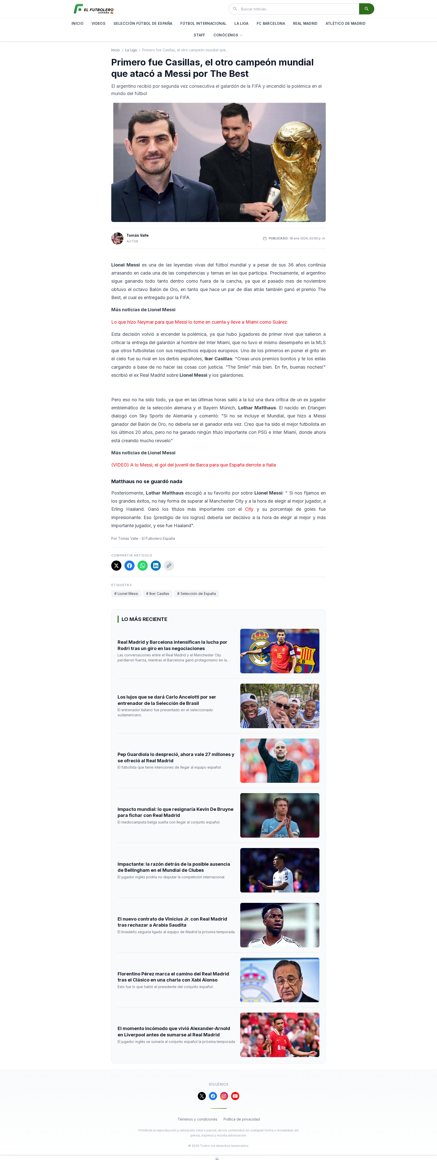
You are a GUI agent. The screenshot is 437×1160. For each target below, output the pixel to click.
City (249, 509)
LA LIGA (241, 23)
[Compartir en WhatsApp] (143, 566)
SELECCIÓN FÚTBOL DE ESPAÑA (143, 23)
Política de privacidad (242, 1119)
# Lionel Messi (126, 593)
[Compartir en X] (116, 566)
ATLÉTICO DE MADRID (345, 23)
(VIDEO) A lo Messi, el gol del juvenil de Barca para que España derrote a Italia (193, 464)
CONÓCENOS (225, 35)
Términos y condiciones (197, 1119)
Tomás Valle (137, 235)
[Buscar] (366, 8)
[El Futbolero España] (93, 9)
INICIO (77, 23)
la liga (131, 50)
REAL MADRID (305, 23)
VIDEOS (98, 23)
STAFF (199, 35)
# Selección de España (196, 593)
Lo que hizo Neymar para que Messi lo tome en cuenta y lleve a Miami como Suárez (199, 322)
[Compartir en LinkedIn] (156, 566)
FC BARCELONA (271, 23)
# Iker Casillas (157, 593)
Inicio (115, 50)
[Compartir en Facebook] (129, 566)
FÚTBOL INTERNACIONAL (203, 23)
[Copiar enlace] (169, 566)
